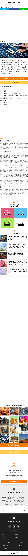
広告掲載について (5, 545)
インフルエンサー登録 (19, 542)
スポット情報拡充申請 (14, 481)
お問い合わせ (4, 537)
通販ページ (2, 138)
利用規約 (16, 534)
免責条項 (16, 537)
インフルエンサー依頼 (6, 542)
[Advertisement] (14, 25)
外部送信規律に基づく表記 (6, 548)
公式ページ (2, 137)
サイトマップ (17, 545)
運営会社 (3, 534)
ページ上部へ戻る (14, 553)
